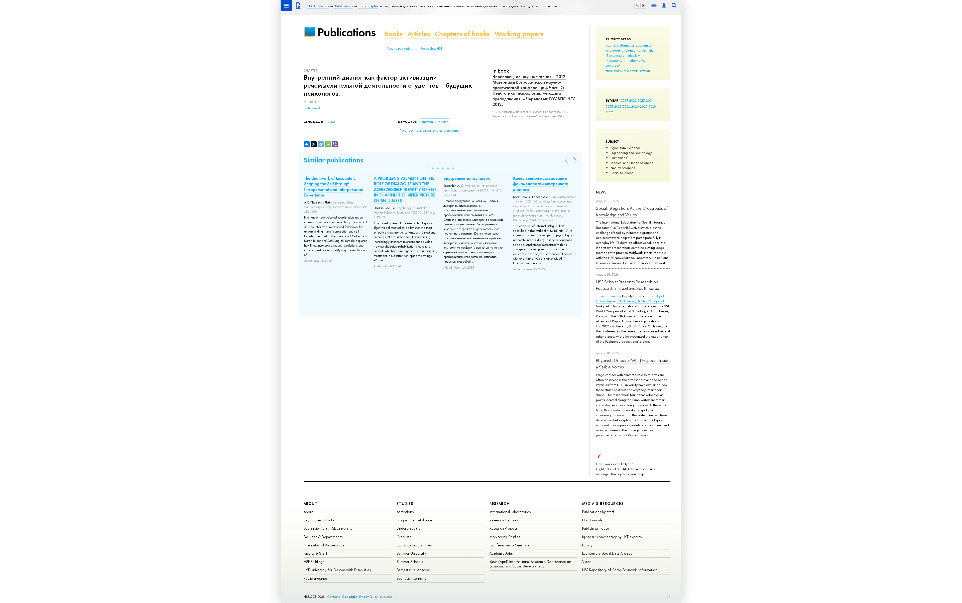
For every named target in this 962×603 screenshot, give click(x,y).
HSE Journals (592, 520)
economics (644, 45)
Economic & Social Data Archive (607, 553)
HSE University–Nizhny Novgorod (640, 301)
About (311, 503)
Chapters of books (462, 34)
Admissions (405, 511)
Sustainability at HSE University (328, 528)
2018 (652, 106)
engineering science (621, 50)
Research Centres (504, 520)
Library (587, 545)
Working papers (519, 34)
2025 (641, 100)
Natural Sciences (623, 167)
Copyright (349, 596)
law (637, 55)
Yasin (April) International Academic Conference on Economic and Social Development (530, 563)
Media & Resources (603, 503)
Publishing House (595, 528)
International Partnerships (324, 545)
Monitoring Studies (505, 536)
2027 (624, 100)
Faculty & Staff (315, 553)
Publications (346, 32)
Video (586, 561)
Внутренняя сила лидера (467, 178)
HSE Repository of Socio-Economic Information (619, 569)
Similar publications (333, 160)
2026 (632, 100)
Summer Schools (410, 561)
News (601, 192)
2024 (650, 100)
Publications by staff (598, 511)
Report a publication (399, 49)
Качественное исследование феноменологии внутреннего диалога (540, 183)
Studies (405, 503)
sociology (613, 65)
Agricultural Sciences (625, 147)
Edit (668, 595)
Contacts (333, 596)
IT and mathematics (620, 55)
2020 (635, 106)
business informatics (620, 45)
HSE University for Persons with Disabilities (337, 569)
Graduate (404, 536)
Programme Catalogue (414, 520)
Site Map (386, 596)
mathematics (636, 60)
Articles (418, 34)
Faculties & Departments (323, 536)
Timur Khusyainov (608, 296)
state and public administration (628, 70)
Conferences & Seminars (509, 545)
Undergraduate (409, 528)
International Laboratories (510, 511)
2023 (609, 106)
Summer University (411, 553)
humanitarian (646, 50)
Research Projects (504, 528)
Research (500, 503)
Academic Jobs (501, 553)
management (615, 60)
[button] (427, 168)
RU (637, 5)
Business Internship (411, 578)
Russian (330, 122)
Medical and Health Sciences (632, 162)
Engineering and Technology (631, 152)
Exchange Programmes (414, 545)
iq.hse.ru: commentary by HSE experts (612, 536)
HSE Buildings (314, 561)
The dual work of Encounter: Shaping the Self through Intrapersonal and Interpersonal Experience (333, 186)
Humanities (619, 157)
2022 (618, 106)
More (610, 111)
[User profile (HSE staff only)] (664, 5)
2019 (643, 106)
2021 (626, 106)
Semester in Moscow (413, 569)
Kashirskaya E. (312, 108)
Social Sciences (622, 172)
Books (393, 34)
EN (643, 5)
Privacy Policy (368, 596)
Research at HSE (431, 49)
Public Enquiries (315, 578)
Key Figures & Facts (319, 520)
